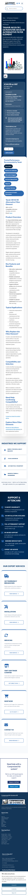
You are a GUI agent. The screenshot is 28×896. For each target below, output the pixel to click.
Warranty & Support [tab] (10, 175)
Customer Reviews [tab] (10, 188)
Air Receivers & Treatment (12, 18)
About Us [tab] (7, 183)
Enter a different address (12, 144)
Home (4, 18)
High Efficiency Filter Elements (9, 20)
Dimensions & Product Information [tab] (11, 193)
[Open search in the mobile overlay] (14, 8)
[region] (14, 883)
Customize (14, 889)
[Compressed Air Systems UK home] (10, 3)
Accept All (14, 885)
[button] (5, 76)
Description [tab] (8, 166)
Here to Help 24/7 (7, 854)
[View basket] (19, 3)
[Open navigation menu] (22, 3)
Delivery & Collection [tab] (11, 170)
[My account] (17, 3)
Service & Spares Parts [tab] (11, 179)
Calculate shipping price (12, 138)
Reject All (14, 892)
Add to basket (9, 152)
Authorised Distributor (8, 870)
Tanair (10, 213)
